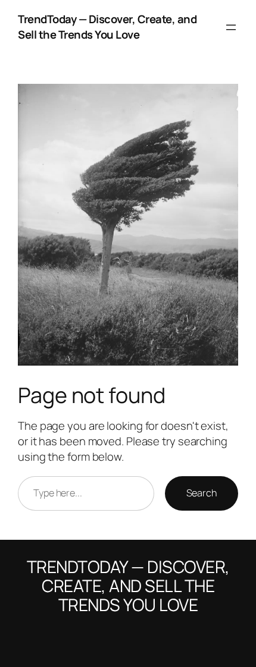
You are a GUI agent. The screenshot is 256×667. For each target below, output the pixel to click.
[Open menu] (231, 27)
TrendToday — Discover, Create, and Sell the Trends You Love (107, 26)
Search (201, 492)
